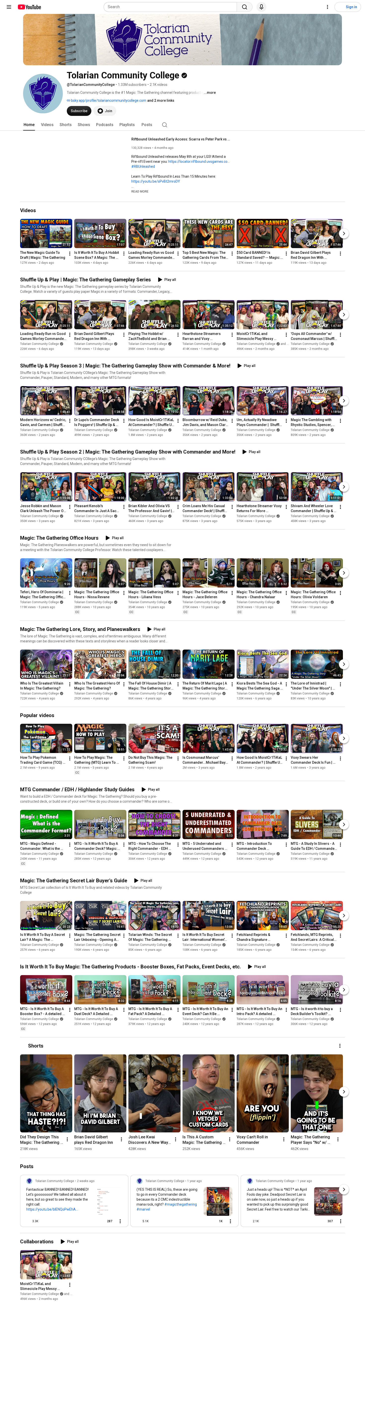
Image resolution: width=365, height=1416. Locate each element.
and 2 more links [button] (160, 100)
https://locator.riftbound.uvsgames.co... (199, 162)
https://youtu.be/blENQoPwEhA (51, 1209)
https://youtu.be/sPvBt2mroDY (155, 181)
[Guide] (9, 7)
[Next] (344, 233)
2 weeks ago (85, 1181)
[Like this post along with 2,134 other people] (249, 1221)
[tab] (29, 125)
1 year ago (194, 1181)
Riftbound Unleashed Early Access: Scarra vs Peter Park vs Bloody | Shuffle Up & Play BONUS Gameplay (181, 139)
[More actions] (70, 254)
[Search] (245, 7)
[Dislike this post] (44, 1221)
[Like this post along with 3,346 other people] (28, 1221)
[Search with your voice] (261, 7)
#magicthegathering (180, 1204)
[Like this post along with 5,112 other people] (139, 1221)
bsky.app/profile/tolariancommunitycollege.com (108, 100)
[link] (74, 1202)
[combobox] (172, 7)
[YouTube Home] (29, 7)
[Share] (92, 1221)
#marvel (143, 1209)
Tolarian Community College (39, 344)
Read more (139, 191)
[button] (139, 191)
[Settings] (327, 7)
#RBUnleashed (143, 166)
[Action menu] (120, 1221)
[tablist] (182, 125)
